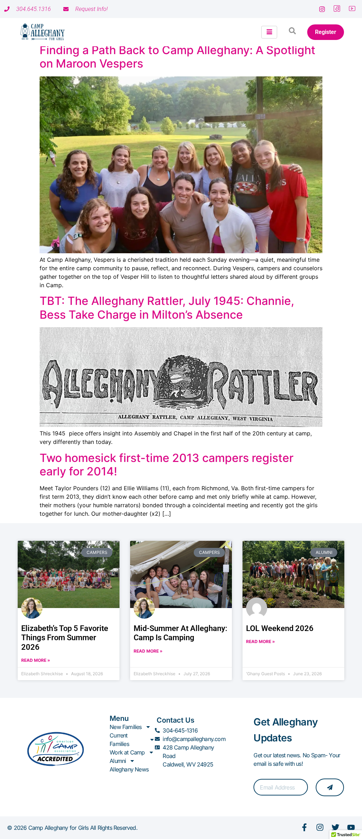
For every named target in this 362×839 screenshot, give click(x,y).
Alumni (118, 760)
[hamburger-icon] (269, 32)
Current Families (119, 739)
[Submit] (330, 787)
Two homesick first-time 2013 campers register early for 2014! (166, 464)
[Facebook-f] (304, 827)
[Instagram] (320, 827)
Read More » (35, 660)
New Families (125, 726)
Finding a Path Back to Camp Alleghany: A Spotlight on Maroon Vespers (177, 56)
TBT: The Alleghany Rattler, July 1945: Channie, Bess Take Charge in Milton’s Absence (167, 307)
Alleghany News (129, 769)
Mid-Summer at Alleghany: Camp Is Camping (180, 633)
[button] (292, 32)
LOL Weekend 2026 (280, 628)
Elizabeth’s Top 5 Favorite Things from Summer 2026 (64, 638)
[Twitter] (335, 827)
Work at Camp (127, 752)
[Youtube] (351, 827)
